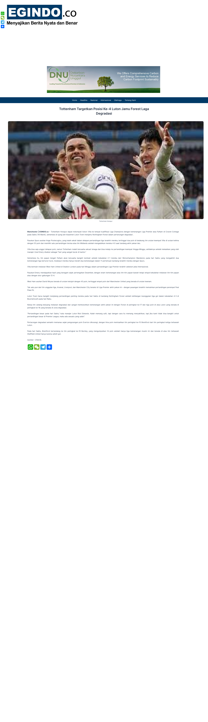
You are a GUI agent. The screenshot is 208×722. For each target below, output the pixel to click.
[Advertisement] (104, 45)
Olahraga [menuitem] (118, 100)
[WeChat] (2, 18)
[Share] (2, 26)
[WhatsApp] (2, 13)
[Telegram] (2, 22)
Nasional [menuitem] (94, 100)
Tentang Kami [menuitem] (130, 100)
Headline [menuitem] (83, 100)
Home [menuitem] (74, 100)
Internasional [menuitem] (106, 100)
